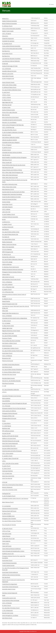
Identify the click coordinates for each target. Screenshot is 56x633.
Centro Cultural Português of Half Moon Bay (13, 125)
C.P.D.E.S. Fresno (6, 95)
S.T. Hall (4, 386)
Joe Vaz (4, 219)
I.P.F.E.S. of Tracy (6, 531)
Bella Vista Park (6, 115)
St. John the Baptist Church (8, 496)
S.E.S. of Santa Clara (7, 473)
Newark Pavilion (6, 301)
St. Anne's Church (6, 605)
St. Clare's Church (6, 468)
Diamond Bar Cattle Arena (8, 257)
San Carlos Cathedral (7, 284)
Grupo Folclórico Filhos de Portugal (10, 600)
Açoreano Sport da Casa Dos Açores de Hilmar (13, 192)
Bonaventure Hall (6, 358)
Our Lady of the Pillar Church (9, 130)
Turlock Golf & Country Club (9, 598)
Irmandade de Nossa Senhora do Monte (12, 152)
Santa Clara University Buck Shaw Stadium (12, 484)
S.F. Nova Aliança (6, 423)
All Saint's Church (6, 150)
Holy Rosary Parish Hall (7, 167)
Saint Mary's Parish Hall (8, 333)
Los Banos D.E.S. (6, 222)
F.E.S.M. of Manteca (7, 249)
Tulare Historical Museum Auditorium (11, 548)
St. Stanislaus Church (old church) (10, 267)
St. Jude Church (6, 92)
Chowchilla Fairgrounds (8, 38)
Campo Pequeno (6, 536)
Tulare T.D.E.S (5, 543)
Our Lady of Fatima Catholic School (10, 232)
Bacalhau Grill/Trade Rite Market (10, 436)
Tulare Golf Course (6, 546)
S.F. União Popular (6, 426)
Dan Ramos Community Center (9, 184)
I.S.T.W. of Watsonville (7, 610)
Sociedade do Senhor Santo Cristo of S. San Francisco (15, 498)
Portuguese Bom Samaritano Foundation (12, 194)
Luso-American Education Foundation (11, 58)
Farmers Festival (6, 202)
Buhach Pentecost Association (9, 23)
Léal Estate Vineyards (7, 207)
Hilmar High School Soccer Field (10, 177)
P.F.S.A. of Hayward (6, 145)
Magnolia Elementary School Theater (11, 330)
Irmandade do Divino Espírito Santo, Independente (14, 318)
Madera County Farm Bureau (9, 244)
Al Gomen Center (6, 107)
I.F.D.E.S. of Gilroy (6, 97)
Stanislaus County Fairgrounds (9, 593)
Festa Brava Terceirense (8, 383)
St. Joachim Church (6, 147)
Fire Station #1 (5, 237)
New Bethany (5, 229)
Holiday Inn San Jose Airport (9, 438)
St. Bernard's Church (7, 528)
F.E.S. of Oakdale (6, 323)
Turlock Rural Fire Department (9, 584)
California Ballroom (7, 264)
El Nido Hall (5, 63)
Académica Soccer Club (8, 553)
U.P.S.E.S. (4, 392)
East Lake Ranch (6, 577)
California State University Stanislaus (11, 575)
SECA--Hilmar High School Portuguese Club (12, 172)
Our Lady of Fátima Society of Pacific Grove (12, 350)
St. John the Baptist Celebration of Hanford (12, 132)
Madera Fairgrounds (7, 242)
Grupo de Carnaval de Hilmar (9, 199)
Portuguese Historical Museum (9, 413)
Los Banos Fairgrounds (7, 227)
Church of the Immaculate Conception (11, 28)
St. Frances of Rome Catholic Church (11, 372)
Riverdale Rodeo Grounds (8, 378)
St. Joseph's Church (7, 224)
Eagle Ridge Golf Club (7, 102)
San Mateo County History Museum (10, 364)
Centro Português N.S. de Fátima (10, 615)
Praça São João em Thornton (9, 524)
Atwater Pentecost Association (9, 21)
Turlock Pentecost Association (9, 563)
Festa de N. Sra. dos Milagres (9, 122)
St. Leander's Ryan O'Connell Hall (10, 458)
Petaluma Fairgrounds (7, 360)
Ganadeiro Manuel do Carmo (9, 71)
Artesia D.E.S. (5, 18)
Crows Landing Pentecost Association (11, 46)
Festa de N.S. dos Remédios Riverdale (11, 380)
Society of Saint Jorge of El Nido (9, 66)
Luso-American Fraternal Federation (11, 61)
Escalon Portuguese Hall (8, 78)
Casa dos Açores (6, 155)
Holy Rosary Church (7, 160)
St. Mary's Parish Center (8, 325)
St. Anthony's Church (7, 26)
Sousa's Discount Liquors (8, 82)
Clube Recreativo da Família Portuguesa (12, 451)
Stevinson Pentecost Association (10, 508)
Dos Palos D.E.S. (6, 51)
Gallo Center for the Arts (8, 277)
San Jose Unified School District (9, 448)
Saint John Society (6, 135)
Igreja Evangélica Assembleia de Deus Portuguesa (14, 157)
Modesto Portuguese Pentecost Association (12, 269)
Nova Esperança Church (8, 189)
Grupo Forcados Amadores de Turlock (11, 197)
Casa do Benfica (6, 401)
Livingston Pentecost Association (10, 217)
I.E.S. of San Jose (6, 405)
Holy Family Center (6, 533)
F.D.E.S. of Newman (7, 315)
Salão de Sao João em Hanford (9, 140)
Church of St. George (7, 262)
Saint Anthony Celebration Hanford (10, 137)
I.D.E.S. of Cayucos (6, 33)
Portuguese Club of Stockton (9, 518)
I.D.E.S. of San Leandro (7, 453)
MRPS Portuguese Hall (7, 252)
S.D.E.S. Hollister (6, 209)
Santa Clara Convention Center (9, 489)
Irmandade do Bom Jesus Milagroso (11, 142)
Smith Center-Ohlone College (9, 85)
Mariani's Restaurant (7, 487)
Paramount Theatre (7, 338)
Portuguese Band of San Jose (9, 418)
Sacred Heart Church (7, 53)
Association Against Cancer (8, 589)
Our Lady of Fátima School (8, 239)
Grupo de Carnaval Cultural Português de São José (14, 403)
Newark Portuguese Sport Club (9, 303)
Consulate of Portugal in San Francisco (11, 396)
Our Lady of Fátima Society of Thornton (11, 521)
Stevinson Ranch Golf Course (9, 511)
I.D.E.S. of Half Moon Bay (8, 127)
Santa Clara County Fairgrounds (10, 443)
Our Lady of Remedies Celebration (10, 389)
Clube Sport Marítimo (7, 471)
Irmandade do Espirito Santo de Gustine (12, 120)
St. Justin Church (6, 466)
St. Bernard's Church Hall (8, 538)
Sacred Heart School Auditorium (10, 572)
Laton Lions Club (6, 212)
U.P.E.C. (4, 461)
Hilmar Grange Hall (7, 162)
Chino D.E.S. (5, 36)
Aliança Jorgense (6, 398)
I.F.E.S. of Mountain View (8, 287)
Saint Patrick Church (7, 367)
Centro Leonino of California (9, 411)
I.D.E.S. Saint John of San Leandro (10, 463)
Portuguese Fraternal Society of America (12, 272)
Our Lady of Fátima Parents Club (10, 234)
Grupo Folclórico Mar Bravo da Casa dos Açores (13, 165)
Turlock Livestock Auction (8, 565)
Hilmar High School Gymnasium (10, 175)
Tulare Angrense (6, 541)
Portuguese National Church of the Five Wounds (14, 408)
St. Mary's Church (6, 100)
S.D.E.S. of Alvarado (7, 603)
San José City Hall (6, 433)
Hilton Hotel (5, 310)
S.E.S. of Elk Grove (6, 68)
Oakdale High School (7, 328)
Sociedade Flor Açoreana (8, 41)
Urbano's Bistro (6, 274)
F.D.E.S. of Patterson (7, 355)
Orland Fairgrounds (7, 345)
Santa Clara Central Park (8, 476)
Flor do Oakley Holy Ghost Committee (11, 340)
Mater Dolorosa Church (8, 502)
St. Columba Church (7, 43)
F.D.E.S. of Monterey (7, 282)
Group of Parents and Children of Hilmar (12, 170)
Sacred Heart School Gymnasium (10, 586)
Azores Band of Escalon (8, 76)
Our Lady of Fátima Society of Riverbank (12, 369)
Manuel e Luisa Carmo (7, 73)
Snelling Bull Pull (6, 493)
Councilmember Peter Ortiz (9, 446)
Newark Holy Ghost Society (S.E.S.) (10, 313)
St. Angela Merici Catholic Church (10, 348)
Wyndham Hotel (6, 428)
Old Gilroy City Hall (6, 105)
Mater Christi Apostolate (8, 247)
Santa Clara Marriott (7, 478)
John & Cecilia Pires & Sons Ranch (10, 117)
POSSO (4, 421)
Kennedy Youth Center (7, 613)
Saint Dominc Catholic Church (9, 343)
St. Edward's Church (7, 299)
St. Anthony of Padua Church (9, 87)
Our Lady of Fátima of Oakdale (9, 335)
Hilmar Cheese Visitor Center (9, 187)
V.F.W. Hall (4, 482)
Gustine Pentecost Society (8, 110)
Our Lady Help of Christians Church (11, 608)
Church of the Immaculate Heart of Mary (12, 48)
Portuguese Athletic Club (8, 416)
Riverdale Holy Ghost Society (9, 374)
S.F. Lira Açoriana (6, 506)
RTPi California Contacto (8, 431)
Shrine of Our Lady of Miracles (9, 112)
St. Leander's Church (7, 456)
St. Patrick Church (6, 254)
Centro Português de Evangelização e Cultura (13, 551)
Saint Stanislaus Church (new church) (11, 279)
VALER (3, 595)
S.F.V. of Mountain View (7, 292)
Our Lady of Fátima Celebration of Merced (12, 259)
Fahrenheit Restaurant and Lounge (10, 441)
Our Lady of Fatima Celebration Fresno (11, 90)
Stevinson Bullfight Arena (8, 516)
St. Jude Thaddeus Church (8, 214)
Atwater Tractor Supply (7, 31)
